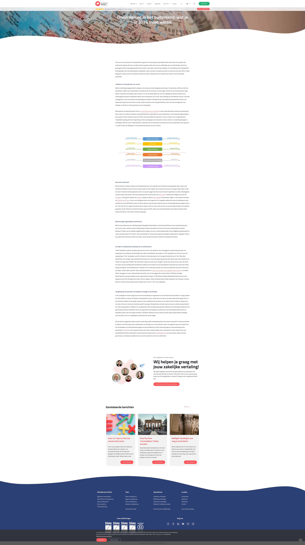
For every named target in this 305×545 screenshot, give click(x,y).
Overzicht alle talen (130, 509)
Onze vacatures (101, 504)
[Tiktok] (193, 524)
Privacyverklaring (102, 507)
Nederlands (162, 195)
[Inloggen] (194, 3)
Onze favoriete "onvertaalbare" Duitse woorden (149, 441)
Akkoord (101, 540)
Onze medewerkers (102, 502)
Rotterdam (185, 502)
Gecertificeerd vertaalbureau (105, 499)
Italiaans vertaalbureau (132, 504)
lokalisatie (127, 330)
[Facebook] (173, 524)
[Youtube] (183, 524)
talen (141, 4)
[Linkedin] (178, 524)
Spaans (139, 197)
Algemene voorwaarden (104, 497)
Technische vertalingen (159, 502)
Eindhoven (185, 499)
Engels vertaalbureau (131, 499)
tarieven (149, 4)
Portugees (118, 197)
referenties (157, 4)
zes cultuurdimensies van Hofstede (150, 111)
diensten (132, 4)
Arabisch (120, 200)
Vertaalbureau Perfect (104, 492)
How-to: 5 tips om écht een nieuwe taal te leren (119, 440)
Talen (127, 492)
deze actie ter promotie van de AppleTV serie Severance (166, 270)
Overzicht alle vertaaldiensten (162, 509)
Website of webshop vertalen (161, 504)
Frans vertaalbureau (131, 502)
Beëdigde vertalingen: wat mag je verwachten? (182, 440)
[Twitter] (168, 524)
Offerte (204, 4)
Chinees (127, 200)
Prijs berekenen (203, 9)
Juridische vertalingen (159, 497)
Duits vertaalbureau (131, 497)
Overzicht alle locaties (188, 509)
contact (175, 4)
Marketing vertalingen (159, 499)
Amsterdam (185, 497)
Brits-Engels (156, 197)
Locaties (184, 492)
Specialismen (157, 492)
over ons (165, 4)
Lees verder (127, 462)
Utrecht (184, 504)
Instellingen (114, 540)
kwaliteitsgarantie (161, 333)
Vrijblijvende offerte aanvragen (166, 384)
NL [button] (187, 4)
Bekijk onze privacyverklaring (104, 536)
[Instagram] (188, 524)
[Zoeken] (181, 3)
